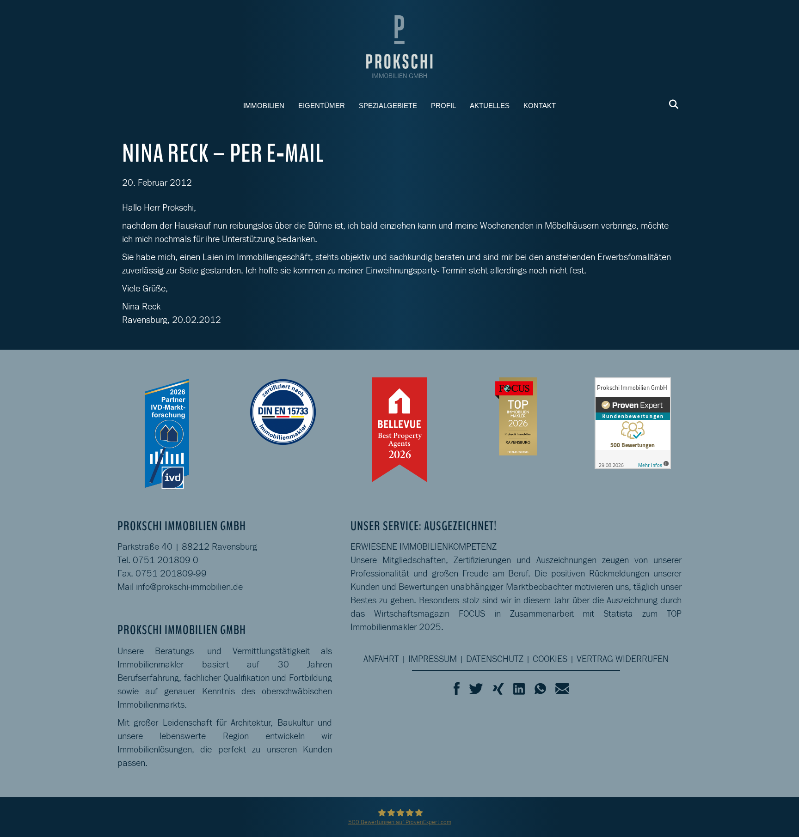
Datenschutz (494, 658)
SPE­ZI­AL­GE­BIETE (388, 105)
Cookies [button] (550, 658)
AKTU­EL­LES (490, 105)
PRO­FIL (443, 105)
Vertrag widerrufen (623, 658)
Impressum (432, 658)
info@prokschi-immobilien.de (189, 586)
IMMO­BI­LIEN (263, 105)
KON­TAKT (539, 105)
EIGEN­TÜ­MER (321, 105)
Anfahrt (381, 658)
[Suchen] (671, 104)
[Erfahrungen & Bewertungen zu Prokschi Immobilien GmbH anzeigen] (633, 421)
